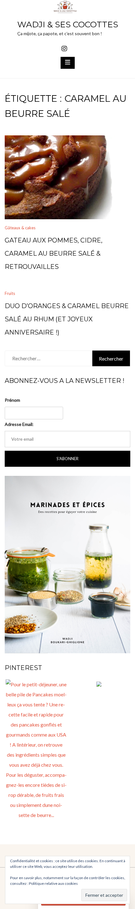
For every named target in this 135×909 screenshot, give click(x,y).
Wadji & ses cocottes (67, 24)
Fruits (10, 293)
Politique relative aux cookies (53, 883)
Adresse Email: (19, 424)
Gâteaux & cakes (20, 227)
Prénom (12, 400)
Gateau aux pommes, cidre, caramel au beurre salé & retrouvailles (53, 253)
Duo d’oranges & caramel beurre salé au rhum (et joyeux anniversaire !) (67, 319)
